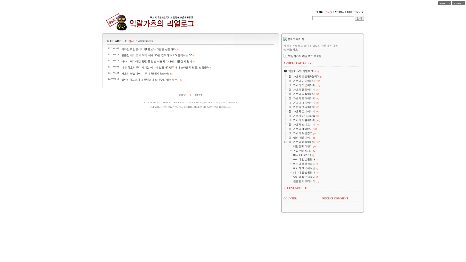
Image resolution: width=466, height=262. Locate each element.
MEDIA (339, 12)
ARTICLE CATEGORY (297, 63)
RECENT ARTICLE (295, 188)
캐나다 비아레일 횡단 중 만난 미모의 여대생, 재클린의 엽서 (156, 61)
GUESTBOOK (355, 12)
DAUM (164, 102)
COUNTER (290, 198)
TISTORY (176, 102)
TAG (329, 12)
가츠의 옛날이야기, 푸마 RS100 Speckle (145, 73)
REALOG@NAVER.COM (205, 102)
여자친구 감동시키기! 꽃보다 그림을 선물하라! (148, 49)
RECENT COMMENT (335, 198)
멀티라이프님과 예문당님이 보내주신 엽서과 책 (149, 79)
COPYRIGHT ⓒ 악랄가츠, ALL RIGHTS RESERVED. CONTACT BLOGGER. (190, 107)
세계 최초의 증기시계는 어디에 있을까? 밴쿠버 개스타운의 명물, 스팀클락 (165, 67)
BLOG (319, 12)
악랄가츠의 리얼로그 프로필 (305, 56)
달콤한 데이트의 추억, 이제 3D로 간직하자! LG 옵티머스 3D (156, 55)
